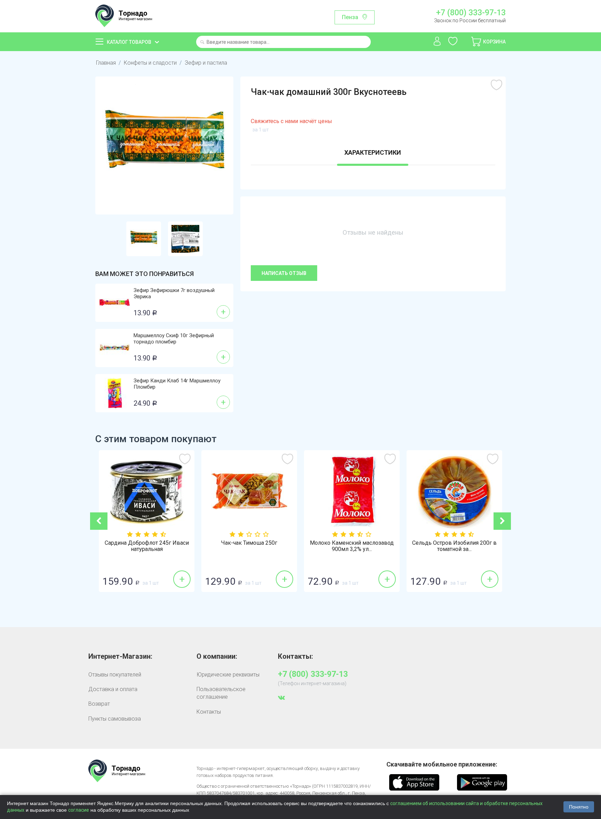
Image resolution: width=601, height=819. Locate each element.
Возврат (99, 703)
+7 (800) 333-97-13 (470, 12)
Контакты (209, 711)
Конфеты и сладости (150, 62)
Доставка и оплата (112, 689)
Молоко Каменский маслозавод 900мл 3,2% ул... (352, 546)
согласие (78, 810)
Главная (106, 62)
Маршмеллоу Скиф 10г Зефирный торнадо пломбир (174, 338)
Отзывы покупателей (114, 674)
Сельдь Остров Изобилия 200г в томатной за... (454, 546)
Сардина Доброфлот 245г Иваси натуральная (147, 546)
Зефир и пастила (206, 62)
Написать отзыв (284, 273)
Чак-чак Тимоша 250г (249, 543)
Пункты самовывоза (114, 718)
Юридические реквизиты (228, 674)
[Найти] (202, 43)
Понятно (578, 807)
